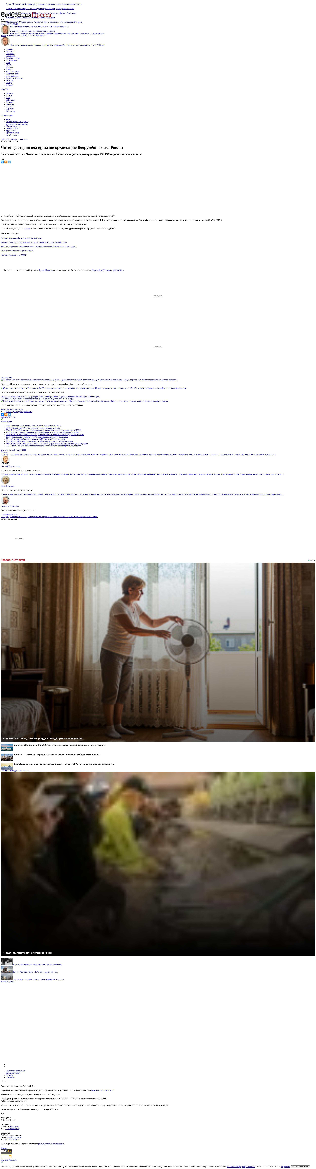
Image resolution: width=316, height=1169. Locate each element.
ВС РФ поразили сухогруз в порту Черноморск (26, 35)
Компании (10, 111)
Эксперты (10, 104)
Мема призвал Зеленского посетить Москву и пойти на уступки (35, 439)
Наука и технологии (14, 78)
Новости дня (6, 421)
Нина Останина (7, 486)
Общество (10, 54)
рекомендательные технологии (51, 1144)
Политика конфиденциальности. (241, 1167)
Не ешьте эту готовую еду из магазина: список (27, 953)
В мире (9, 69)
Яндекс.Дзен (97, 270)
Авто (8, 63)
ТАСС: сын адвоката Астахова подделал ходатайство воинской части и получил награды (38, 247)
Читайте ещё (6, 377)
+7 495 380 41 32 (12, 1139)
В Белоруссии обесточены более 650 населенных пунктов (33, 428)
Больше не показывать (300, 1167)
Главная (9, 49)
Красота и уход (12, 133)
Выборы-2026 (12, 128)
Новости (9, 93)
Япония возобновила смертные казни (17, 251)
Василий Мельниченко (10, 466)
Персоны (10, 109)
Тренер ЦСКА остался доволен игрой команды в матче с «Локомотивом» (39, 441)
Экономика (10, 56)
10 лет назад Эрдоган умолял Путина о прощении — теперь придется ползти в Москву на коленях (127, 401)
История (9, 85)
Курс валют (11, 130)
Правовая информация (15, 1071)
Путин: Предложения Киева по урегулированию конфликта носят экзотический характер (44, 4)
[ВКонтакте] (2, 162)
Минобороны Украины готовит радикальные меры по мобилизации (37, 437)
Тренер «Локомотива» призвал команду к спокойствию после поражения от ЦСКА (43, 430)
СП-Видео (10, 100)
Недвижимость (12, 74)
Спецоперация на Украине (17, 122)
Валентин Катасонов (10, 506)
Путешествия (11, 60)
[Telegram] (9, 162)
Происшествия (12, 76)
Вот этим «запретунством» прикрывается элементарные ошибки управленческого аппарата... (50, 33)
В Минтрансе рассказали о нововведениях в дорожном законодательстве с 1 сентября (37, 399)
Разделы (4, 89)
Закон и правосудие (19, 139)
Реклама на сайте (13, 1073)
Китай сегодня (12, 135)
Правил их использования (102, 1090)
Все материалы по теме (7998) (13, 255)
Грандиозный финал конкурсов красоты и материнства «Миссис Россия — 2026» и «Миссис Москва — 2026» (51, 517)
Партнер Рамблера (9, 1160)
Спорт (8, 65)
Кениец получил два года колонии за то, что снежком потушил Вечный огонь (34, 242)
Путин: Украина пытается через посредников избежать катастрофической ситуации (43, 446)
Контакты (10, 1077)
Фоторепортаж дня (9, 514)
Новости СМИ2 (7, 981)
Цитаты (9, 107)
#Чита (8, 412)
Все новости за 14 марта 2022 (13, 450)
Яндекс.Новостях (46, 270)
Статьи (9, 95)
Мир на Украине (13, 126)
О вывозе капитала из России (13, 494)
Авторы (9, 102)
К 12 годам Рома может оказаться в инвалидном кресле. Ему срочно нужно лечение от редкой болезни (133, 380)
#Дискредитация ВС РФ (21, 412)
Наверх (4, 1148)
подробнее (285, 1167)
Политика (10, 51)
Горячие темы (7, 115)
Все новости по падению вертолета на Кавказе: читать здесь (38, 979)
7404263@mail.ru (14, 1137)
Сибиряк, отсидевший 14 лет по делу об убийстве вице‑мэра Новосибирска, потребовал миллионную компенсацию (50, 397)
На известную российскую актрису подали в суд (21, 238)
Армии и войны (13, 58)
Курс (3, 24)
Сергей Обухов (98, 33)
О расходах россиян (9, 454)
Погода (9, 83)
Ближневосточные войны (17, 124)
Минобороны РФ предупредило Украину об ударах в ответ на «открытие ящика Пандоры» (44, 22)
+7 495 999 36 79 (12, 1129)
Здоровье (10, 67)
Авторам (9, 1075)
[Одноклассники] (5, 162)
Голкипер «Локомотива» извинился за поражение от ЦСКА (33, 426)
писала (27, 228)
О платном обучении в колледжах (15, 474)
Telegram (107, 270)
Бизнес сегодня (12, 71)
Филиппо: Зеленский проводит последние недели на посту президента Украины (40, 9)
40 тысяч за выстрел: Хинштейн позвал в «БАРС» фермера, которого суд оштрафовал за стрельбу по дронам (140, 388)
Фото (8, 98)
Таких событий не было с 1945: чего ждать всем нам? (35, 972)
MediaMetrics (118, 270)
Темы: (8, 119)
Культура (9, 80)
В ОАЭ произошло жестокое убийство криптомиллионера (37, 964)
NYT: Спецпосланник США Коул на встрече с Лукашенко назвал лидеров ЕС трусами (45, 435)
